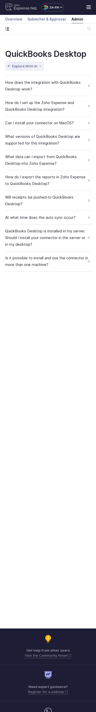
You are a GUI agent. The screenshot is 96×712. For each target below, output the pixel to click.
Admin (77, 19)
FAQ (33, 8)
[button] (50, 7)
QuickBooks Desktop (46, 54)
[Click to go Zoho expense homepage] (17, 7)
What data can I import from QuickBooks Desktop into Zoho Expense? (41, 160)
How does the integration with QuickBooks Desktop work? (43, 85)
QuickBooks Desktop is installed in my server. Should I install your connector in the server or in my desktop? (45, 238)
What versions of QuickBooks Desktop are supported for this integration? (42, 140)
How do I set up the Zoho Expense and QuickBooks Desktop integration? (39, 106)
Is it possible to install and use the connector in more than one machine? (46, 261)
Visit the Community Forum (47, 655)
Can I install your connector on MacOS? (39, 122)
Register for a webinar (46, 692)
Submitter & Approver (46, 19)
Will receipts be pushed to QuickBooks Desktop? (39, 200)
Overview (13, 19)
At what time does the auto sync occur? (40, 217)
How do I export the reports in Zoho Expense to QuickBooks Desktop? (45, 180)
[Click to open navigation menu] (8, 29)
